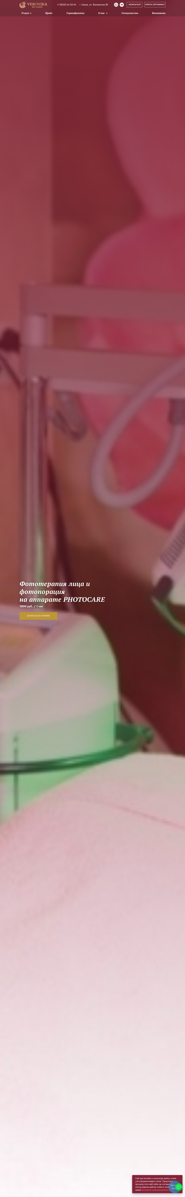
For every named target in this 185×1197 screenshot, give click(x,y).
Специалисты (129, 13)
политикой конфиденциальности (156, 1189)
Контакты (158, 13)
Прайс (48, 13)
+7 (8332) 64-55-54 (66, 4)
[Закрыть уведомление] (180, 1177)
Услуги (25, 13)
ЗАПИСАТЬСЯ (135, 4)
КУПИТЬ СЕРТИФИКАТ (155, 4)
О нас (101, 13)
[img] (33, 4)
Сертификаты (75, 13)
